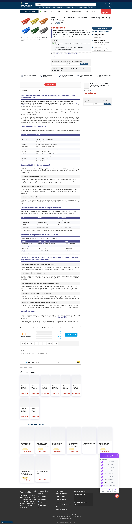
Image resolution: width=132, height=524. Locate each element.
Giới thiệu (40, 493)
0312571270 (28, 497)
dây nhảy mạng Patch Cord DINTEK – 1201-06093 (57, 445)
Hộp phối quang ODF (47, 7)
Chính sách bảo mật (61, 499)
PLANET (66, 11)
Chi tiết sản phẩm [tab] (50, 84)
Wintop (42, 243)
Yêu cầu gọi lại (7, 522)
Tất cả (23, 343)
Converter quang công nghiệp (81, 7)
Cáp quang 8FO (92, 7)
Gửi (78, 362)
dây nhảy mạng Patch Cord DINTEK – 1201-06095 (26, 445)
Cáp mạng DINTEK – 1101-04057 (24, 410)
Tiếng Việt (107, 1)
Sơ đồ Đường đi (42, 496)
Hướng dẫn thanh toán (61, 493)
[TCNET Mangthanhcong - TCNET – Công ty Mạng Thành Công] (26, 5)
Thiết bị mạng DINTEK (73, 53)
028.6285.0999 (105, 12)
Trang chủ (40, 11)
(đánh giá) (58, 22)
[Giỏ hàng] (110, 6)
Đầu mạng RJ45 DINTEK (61, 53)
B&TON (52, 11)
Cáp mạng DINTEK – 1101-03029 (34, 387)
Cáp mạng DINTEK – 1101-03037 (44, 387)
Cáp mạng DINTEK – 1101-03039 (55, 387)
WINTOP (46, 11)
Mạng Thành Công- (82, 502)
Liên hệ (93, 11)
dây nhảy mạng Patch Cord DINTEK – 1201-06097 (104, 445)
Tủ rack (23, 250)
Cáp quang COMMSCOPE (58, 7)
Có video (50, 343)
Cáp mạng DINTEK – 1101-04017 (75, 387)
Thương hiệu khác (77, 11)
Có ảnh (55, 343)
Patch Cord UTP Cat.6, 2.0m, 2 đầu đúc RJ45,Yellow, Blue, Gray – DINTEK (26, 473)
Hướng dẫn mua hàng (61, 509)
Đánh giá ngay (71, 334)
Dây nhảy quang (25, 246)
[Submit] (94, 4)
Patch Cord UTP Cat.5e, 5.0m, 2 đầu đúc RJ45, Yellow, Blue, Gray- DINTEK (74, 445)
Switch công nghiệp (69, 7)
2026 (55, 56)
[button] (106, 4)
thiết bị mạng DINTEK (62, 316)
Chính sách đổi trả (60, 502)
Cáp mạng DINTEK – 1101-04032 (34, 410)
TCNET (59, 11)
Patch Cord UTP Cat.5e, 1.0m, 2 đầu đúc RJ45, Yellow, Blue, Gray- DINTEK (42, 445)
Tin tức (87, 11)
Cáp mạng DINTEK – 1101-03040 (65, 387)
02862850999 (102, 28)
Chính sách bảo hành (61, 496)
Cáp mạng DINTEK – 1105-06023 (42, 472)
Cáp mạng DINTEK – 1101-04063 (24, 387)
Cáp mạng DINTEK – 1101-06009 (89, 444)
